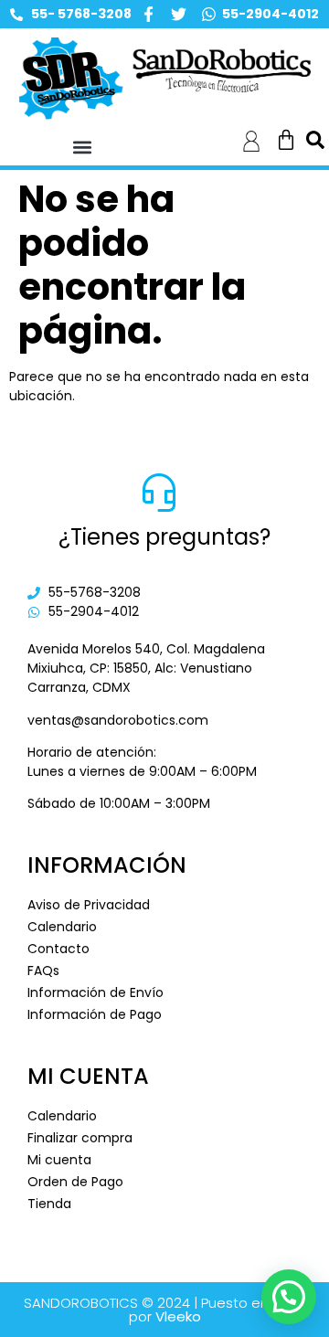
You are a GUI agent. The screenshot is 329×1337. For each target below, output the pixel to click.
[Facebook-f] (148, 14)
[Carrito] (286, 140)
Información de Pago (94, 1014)
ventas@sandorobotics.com (117, 720)
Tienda (49, 1203)
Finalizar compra (80, 1138)
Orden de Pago (75, 1182)
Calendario (62, 927)
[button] (83, 148)
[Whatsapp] (209, 14)
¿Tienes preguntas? (164, 537)
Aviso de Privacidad (88, 905)
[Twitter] (178, 14)
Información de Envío (95, 992)
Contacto (58, 948)
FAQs (43, 970)
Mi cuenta (59, 1160)
